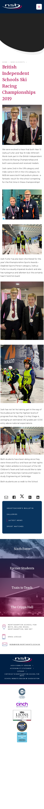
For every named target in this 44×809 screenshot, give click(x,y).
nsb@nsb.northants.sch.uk (24, 644)
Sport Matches (15, 526)
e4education (33, 678)
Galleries (12, 514)
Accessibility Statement (21, 668)
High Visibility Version (21, 665)
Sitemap (20, 671)
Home (4, 62)
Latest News (15, 520)
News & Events (18, 62)
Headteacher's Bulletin (20, 508)
